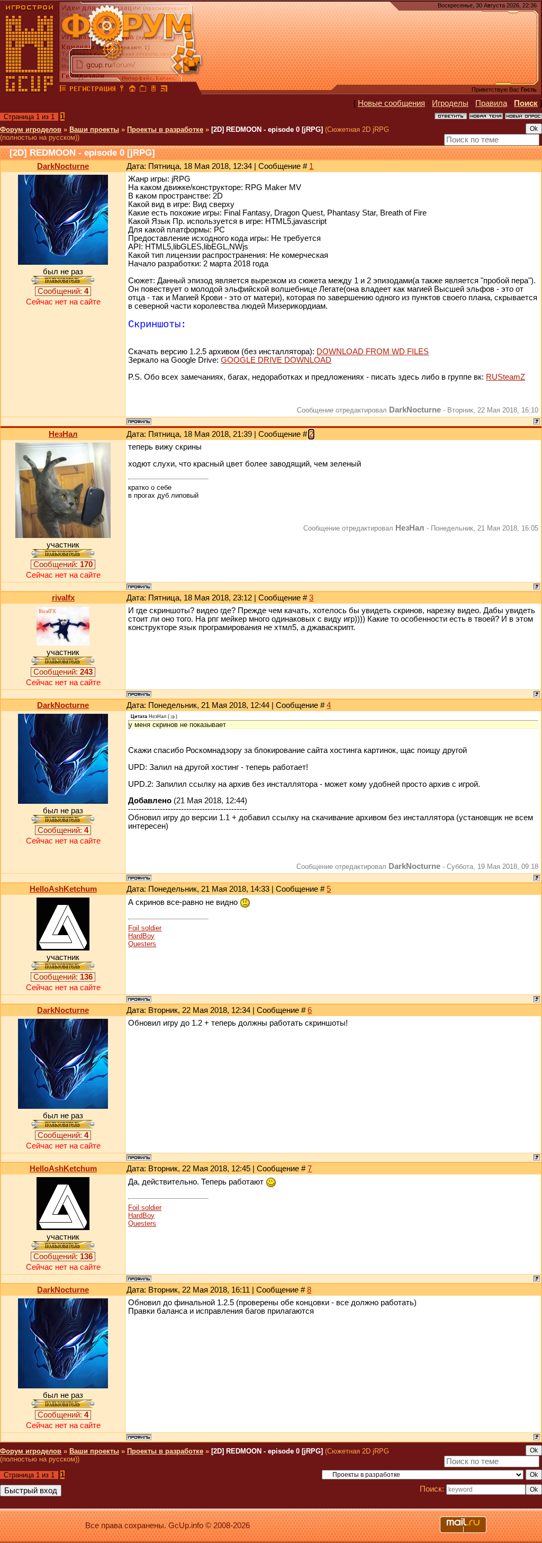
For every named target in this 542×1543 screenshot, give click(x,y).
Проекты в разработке (165, 129)
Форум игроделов (30, 129)
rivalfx (63, 598)
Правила (491, 103)
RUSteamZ (505, 377)
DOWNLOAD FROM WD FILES (373, 351)
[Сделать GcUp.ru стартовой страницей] (132, 90)
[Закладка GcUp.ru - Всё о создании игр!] (143, 90)
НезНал (63, 434)
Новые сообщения (391, 103)
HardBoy (141, 936)
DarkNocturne (63, 166)
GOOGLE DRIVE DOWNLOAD (276, 360)
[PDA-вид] (153, 90)
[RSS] (164, 90)
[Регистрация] (92, 90)
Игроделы (450, 103)
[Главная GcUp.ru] (30, 90)
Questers (142, 944)
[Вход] (121, 90)
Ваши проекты (94, 129)
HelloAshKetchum (63, 889)
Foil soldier (144, 928)
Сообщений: (63, 291)
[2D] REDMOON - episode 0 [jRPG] (267, 129)
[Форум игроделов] (63, 90)
